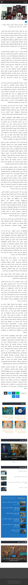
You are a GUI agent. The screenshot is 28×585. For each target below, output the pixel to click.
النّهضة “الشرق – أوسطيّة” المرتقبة (12, 513)
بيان (26, 22)
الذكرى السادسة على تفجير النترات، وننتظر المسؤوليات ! (14, 457)
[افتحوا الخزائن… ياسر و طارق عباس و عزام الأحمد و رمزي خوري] (4, 483)
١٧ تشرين (14, 556)
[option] (14, 452)
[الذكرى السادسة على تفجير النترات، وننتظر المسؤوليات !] (14, 451)
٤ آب (14, 454)
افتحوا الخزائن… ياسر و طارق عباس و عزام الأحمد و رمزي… (10, 525)
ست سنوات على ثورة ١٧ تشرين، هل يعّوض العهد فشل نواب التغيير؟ (14, 559)
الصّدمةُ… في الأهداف (15, 530)
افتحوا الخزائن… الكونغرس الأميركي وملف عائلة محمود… (10, 508)
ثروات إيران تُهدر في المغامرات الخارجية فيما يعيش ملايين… (10, 519)
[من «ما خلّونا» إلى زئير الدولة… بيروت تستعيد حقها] (23, 503)
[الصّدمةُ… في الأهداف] (4, 489)
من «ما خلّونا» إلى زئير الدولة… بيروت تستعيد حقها (10, 502)
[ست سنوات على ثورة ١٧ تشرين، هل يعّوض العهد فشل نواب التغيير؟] (14, 553)
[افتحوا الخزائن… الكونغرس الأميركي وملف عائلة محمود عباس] (23, 509)
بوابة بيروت (25, 2)
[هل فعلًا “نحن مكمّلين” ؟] (4, 473)
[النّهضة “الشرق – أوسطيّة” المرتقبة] (4, 478)
